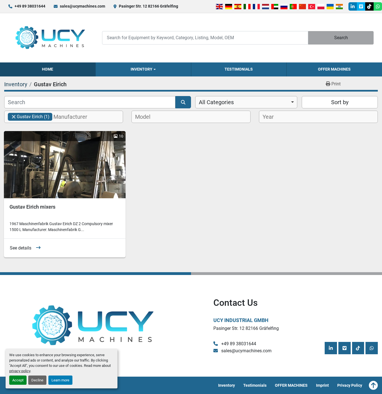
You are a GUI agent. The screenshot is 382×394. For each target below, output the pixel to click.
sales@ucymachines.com (82, 6)
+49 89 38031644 (30, 6)
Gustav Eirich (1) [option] (28, 116)
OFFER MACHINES (334, 69)
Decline (37, 380)
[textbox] (73, 117)
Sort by (339, 102)
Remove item (14, 116)
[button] (143, 69)
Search (341, 37)
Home (47, 69)
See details (20, 248)
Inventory (141, 69)
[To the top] (373, 385)
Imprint (322, 385)
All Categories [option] (216, 102)
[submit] (183, 102)
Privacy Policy (349, 385)
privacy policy (19, 371)
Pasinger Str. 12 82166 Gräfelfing (148, 6)
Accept (17, 380)
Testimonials (239, 69)
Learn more (60, 380)
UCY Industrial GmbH (240, 320)
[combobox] (246, 102)
